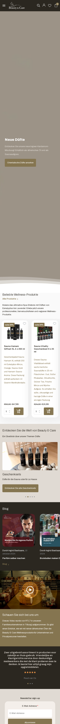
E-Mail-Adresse (30, 706)
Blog (4, 564)
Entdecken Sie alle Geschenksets (20, 488)
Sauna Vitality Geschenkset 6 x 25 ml (44, 349)
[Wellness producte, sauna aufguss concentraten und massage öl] (17, 6)
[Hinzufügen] (19, 411)
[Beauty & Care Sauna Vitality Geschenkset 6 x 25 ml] (45, 333)
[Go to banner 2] (30, 467)
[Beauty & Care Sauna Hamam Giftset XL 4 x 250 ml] (15, 333)
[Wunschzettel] (49, 6)
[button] (26, 496)
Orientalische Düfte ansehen (20, 163)
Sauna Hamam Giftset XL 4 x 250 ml (14, 347)
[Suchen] (38, 5)
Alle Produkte (9, 299)
